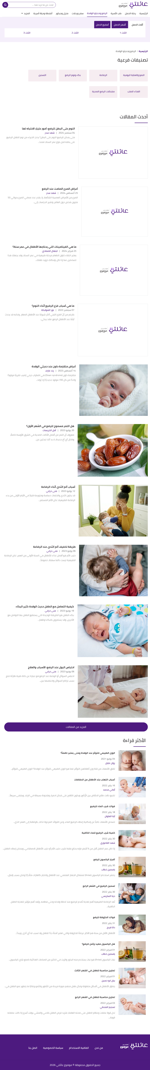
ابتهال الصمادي (50, 251)
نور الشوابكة (47, 310)
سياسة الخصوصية (53, 1047)
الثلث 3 (26, 33)
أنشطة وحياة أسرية (42, 13)
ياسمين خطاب (108, 869)
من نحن (99, 1047)
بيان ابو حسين (108, 980)
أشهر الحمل (120, 24)
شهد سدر (49, 133)
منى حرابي (51, 491)
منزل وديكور (62, 13)
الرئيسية (143, 13)
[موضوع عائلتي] (133, 4)
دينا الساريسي (108, 896)
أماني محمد (109, 790)
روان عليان (110, 763)
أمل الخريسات (49, 430)
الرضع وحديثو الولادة (97, 13)
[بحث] (5, 5)
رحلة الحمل (130, 13)
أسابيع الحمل (102, 24)
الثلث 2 (75, 33)
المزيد (27, 13)
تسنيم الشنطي (107, 1007)
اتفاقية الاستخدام (79, 1047)
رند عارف (49, 370)
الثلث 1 (123, 33)
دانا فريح (111, 927)
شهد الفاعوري (107, 843)
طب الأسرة (116, 13)
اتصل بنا (32, 1047)
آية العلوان (110, 816)
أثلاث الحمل (137, 24)
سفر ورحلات (77, 13)
